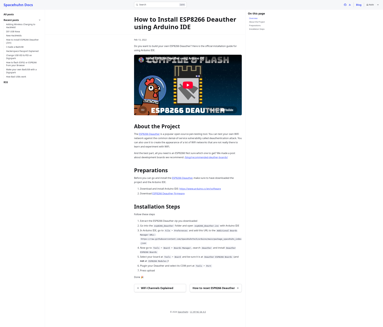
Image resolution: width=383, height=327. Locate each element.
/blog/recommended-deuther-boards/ (206, 157)
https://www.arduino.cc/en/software (200, 188)
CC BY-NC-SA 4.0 (198, 311)
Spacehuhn (183, 311)
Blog (358, 4)
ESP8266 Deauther (149, 134)
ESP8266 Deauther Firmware (168, 193)
